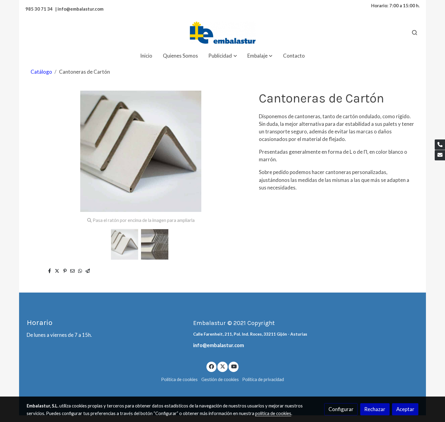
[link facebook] (211, 366)
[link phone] (440, 144)
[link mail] (440, 155)
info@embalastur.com (218, 345)
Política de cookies (179, 379)
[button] (222, 56)
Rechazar (374, 409)
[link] (222, 33)
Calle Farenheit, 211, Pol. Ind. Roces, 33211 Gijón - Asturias (250, 334)
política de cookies (273, 413)
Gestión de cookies (220, 379)
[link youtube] (234, 366)
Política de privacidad (263, 379)
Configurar (341, 409)
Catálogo (41, 72)
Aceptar (405, 409)
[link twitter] (222, 366)
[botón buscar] (414, 32)
